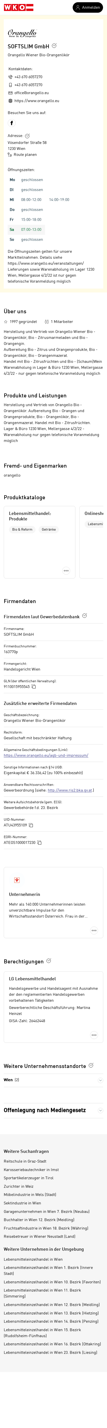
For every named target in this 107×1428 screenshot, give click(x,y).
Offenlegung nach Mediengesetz (45, 1110)
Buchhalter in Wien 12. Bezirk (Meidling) (39, 1220)
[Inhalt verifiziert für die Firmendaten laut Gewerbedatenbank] (84, 615)
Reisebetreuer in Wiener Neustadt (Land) (39, 1237)
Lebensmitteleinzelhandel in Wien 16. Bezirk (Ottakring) (52, 1344)
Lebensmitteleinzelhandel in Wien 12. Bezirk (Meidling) (52, 1305)
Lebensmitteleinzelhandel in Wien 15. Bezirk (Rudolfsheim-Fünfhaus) (42, 1333)
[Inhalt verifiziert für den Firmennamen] (54, 45)
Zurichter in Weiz (18, 1187)
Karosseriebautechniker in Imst (31, 1170)
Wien (11, 1080)
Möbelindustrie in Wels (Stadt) (30, 1195)
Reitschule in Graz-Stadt (25, 1162)
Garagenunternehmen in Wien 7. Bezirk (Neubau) (47, 1212)
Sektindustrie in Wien (22, 1203)
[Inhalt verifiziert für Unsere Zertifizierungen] (91, 1065)
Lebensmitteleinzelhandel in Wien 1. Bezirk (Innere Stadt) (48, 1271)
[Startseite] (18, 7)
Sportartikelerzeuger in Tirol (29, 1178)
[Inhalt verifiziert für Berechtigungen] (48, 960)
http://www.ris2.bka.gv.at (70, 791)
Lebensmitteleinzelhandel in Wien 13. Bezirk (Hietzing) (51, 1313)
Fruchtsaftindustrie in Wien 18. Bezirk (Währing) (46, 1229)
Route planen (25, 155)
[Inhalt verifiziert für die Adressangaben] (27, 135)
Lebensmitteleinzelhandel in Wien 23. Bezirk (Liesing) (50, 1353)
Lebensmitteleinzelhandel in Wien (33, 1260)
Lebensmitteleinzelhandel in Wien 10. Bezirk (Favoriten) (52, 1282)
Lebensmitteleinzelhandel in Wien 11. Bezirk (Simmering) (42, 1294)
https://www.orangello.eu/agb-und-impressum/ (46, 756)
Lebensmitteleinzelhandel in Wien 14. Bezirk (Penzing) (51, 1322)
